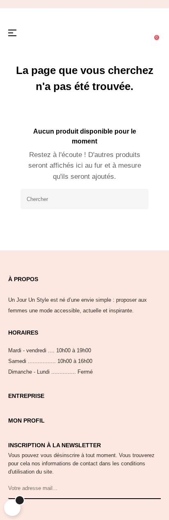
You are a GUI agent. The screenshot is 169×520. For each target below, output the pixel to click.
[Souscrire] (153, 488)
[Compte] (124, 32)
